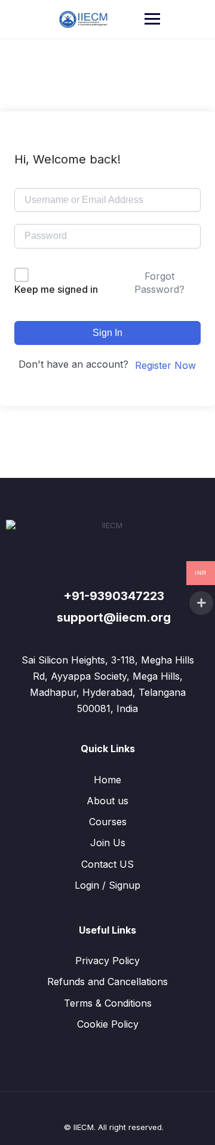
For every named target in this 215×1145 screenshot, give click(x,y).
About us (107, 801)
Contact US (107, 864)
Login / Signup (107, 885)
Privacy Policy (107, 961)
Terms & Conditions (108, 1003)
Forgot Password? (159, 282)
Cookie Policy (108, 1024)
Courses (108, 822)
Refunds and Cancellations (107, 982)
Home (107, 780)
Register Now (165, 365)
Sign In (107, 333)
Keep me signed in (56, 289)
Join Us (107, 843)
